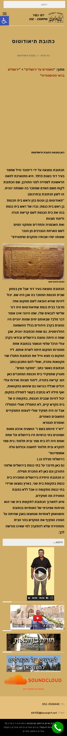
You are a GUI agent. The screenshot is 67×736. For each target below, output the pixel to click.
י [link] (18, 69)
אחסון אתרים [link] (29, 731)
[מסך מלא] (51, 598)
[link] (4, 20)
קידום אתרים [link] (32, 727)
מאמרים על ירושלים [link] (40, 69)
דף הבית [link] (45, 55)
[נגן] (29, 598)
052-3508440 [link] (50, 704)
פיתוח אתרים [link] (18, 727)
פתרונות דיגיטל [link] (17, 723)
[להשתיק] (47, 598)
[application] (40, 574)
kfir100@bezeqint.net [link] (44, 712)
